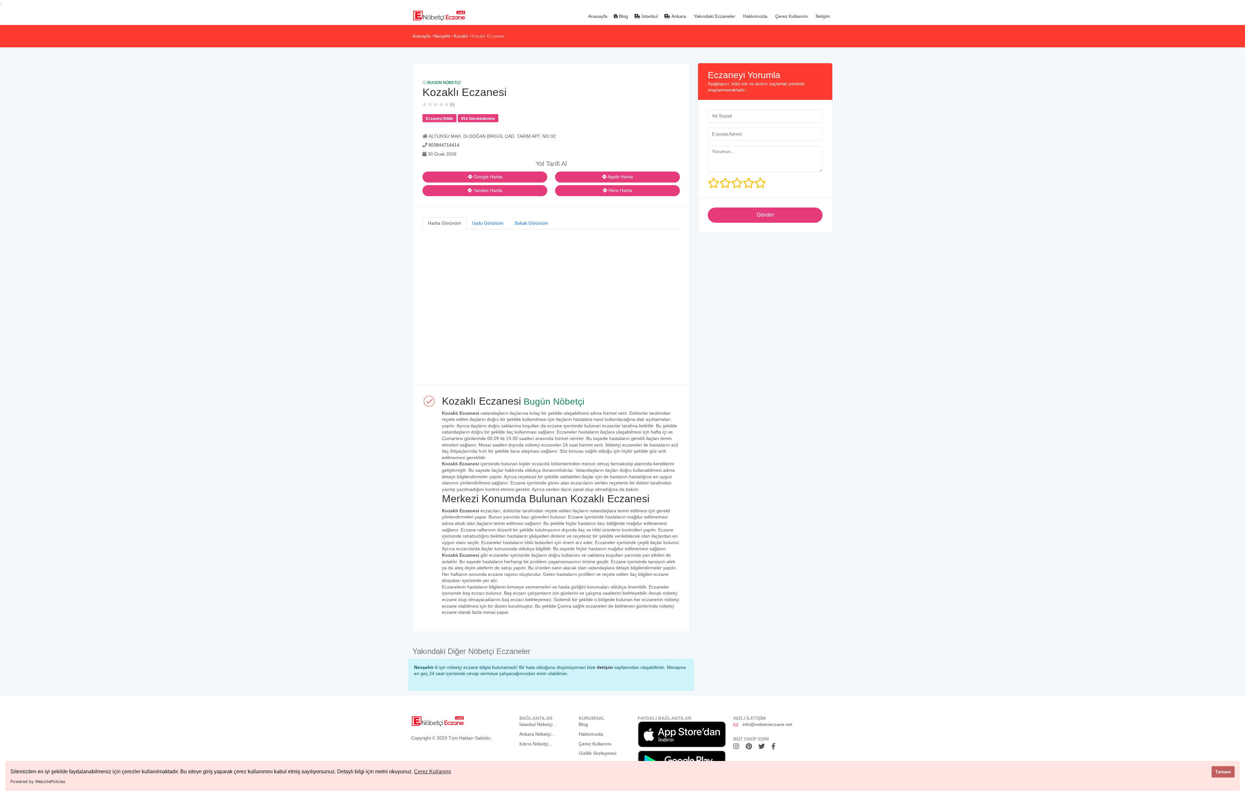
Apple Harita (620, 176)
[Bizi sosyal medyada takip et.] (737, 746)
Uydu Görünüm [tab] (488, 223)
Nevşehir (442, 36)
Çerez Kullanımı (432, 771)
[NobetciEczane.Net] (438, 15)
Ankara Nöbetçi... (537, 734)
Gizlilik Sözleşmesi (597, 753)
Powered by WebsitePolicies (37, 781)
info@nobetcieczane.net (767, 724)
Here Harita (619, 190)
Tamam (1223, 771)
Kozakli (461, 36)
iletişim (605, 667)
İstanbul (649, 16)
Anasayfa (597, 16)
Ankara (678, 16)
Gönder (765, 215)
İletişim (822, 16)
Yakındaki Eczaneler (714, 16)
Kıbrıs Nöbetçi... (535, 743)
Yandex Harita (487, 190)
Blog (623, 16)
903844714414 (443, 145)
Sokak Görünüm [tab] (531, 223)
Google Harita (487, 176)
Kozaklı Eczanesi (487, 36)
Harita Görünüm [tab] (444, 223)
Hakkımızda (754, 16)
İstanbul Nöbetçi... (537, 724)
